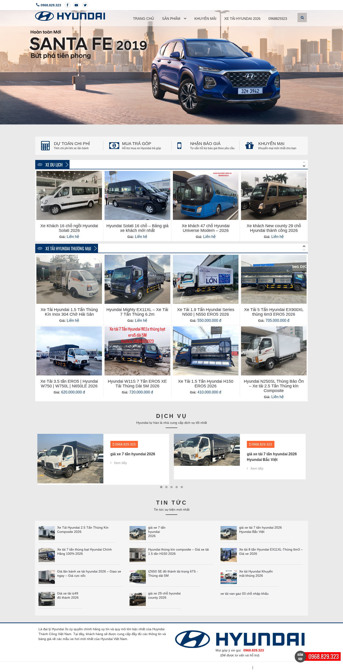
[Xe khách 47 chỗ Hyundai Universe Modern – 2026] (205, 195)
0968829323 (277, 19)
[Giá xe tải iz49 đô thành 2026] (46, 598)
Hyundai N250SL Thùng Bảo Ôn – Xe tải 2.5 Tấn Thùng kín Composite (274, 386)
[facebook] (67, 5)
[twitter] (85, 5)
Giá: (62, 237)
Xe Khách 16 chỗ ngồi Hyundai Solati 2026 (69, 228)
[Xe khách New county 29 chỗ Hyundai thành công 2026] (274, 195)
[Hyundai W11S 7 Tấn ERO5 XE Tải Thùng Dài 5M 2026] (137, 350)
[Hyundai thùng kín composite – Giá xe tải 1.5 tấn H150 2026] (138, 554)
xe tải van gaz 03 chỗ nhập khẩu (244, 594)
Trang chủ (143, 19)
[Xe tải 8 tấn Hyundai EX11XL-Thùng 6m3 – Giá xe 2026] (228, 554)
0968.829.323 (51, 5)
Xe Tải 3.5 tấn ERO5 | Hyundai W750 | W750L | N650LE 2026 (69, 383)
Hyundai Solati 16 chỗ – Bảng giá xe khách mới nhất (137, 228)
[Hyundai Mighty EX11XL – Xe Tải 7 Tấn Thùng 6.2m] (137, 279)
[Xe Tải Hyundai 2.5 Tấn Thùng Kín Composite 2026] (46, 532)
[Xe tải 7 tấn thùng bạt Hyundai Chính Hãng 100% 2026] (207, 450)
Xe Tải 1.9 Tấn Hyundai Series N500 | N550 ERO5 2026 (205, 312)
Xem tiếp (120, 468)
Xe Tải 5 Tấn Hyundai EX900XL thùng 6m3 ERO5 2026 (274, 312)
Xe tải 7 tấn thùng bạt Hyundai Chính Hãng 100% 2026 (270, 459)
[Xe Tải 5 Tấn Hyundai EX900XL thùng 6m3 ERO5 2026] (274, 279)
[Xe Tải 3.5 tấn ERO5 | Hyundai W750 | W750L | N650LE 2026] (69, 350)
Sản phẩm (171, 19)
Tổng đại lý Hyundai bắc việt (279, 667)
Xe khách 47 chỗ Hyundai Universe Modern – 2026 (206, 228)
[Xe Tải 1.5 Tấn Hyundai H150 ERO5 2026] (205, 350)
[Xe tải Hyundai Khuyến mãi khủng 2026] (228, 576)
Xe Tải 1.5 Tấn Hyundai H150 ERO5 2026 (205, 383)
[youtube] (76, 5)
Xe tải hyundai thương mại (68, 248)
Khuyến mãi (205, 19)
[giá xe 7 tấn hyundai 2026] (138, 532)
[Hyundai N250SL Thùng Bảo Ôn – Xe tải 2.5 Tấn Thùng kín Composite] (274, 350)
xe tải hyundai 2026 (242, 19)
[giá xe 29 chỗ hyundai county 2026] (138, 598)
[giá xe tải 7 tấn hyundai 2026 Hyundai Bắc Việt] (70, 450)
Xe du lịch (54, 165)
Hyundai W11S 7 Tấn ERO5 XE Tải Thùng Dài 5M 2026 (137, 383)
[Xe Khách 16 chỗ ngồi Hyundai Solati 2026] (69, 195)
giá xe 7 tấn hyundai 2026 (156, 532)
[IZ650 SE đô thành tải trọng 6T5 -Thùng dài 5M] (138, 576)
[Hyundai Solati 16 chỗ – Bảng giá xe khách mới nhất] (137, 195)
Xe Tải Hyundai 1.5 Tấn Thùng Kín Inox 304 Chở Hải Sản (69, 312)
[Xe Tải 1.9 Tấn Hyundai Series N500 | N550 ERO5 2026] (205, 279)
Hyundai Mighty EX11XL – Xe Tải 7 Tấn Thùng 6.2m (137, 312)
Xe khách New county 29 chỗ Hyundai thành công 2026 (274, 228)
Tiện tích (244, 667)
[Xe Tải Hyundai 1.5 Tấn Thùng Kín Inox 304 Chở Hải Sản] (69, 279)
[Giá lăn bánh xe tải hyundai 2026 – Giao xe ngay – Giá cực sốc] (46, 576)
